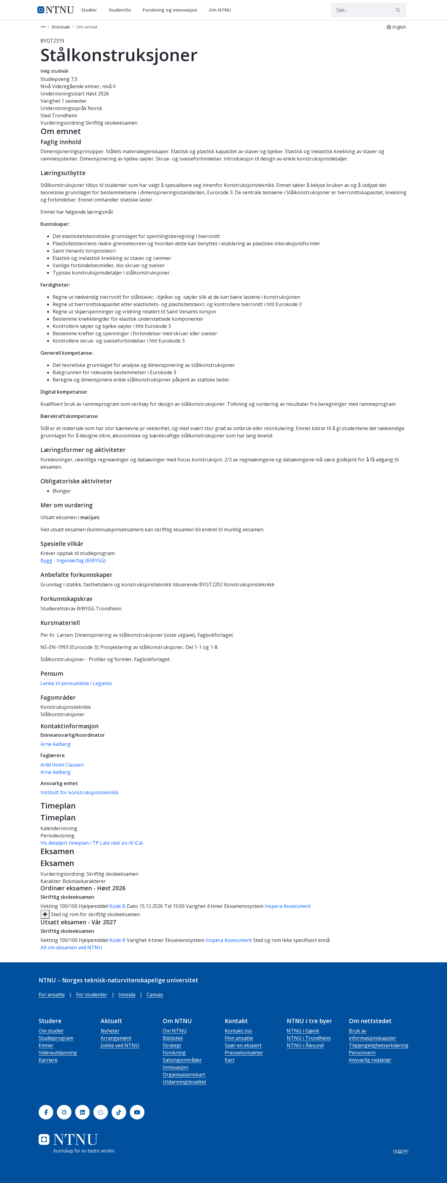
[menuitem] (91, 10)
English (399, 27)
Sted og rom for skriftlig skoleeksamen (95, 914)
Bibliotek (173, 1038)
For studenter (91, 994)
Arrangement (116, 1038)
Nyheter (110, 1030)
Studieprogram (56, 1038)
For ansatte (52, 994)
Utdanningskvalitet (184, 1081)
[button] (43, 27)
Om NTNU (175, 1030)
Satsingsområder (182, 1060)
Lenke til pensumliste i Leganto (76, 683)
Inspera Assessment (288, 906)
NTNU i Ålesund (305, 1045)
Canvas (155, 994)
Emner (46, 1045)
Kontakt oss (238, 1030)
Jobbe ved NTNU (120, 1045)
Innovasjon (175, 1067)
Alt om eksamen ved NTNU (71, 947)
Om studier (51, 1030)
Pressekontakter (244, 1052)
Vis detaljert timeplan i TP (69, 843)
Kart (229, 1060)
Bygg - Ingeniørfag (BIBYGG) (73, 560)
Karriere (48, 1060)
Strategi (172, 1045)
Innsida (127, 994)
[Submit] (399, 10)
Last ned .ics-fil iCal (121, 843)
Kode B (117, 906)
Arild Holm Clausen (62, 764)
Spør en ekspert (243, 1045)
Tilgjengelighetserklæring (378, 1045)
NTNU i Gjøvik (303, 1030)
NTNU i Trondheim (309, 1038)
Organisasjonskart (184, 1074)
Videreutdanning (58, 1052)
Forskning (174, 1052)
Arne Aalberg (55, 744)
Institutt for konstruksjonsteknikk (79, 792)
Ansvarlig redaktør (370, 1060)
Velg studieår (54, 71)
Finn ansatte (239, 1038)
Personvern (362, 1052)
